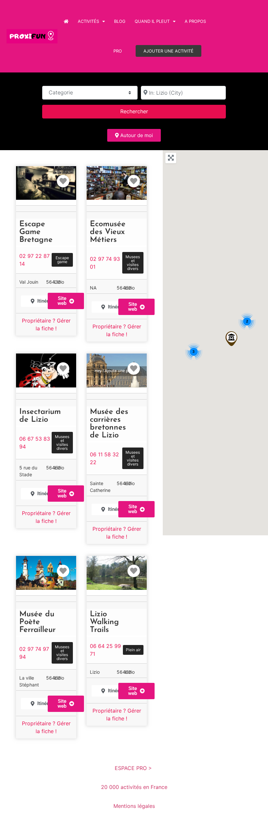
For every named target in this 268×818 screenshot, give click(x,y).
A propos (195, 21)
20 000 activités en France (134, 787)
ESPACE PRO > (134, 768)
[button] (231, 339)
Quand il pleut (152, 21)
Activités (88, 21)
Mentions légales (134, 806)
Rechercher (142, 111)
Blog (120, 21)
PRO (117, 51)
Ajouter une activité (168, 51)
